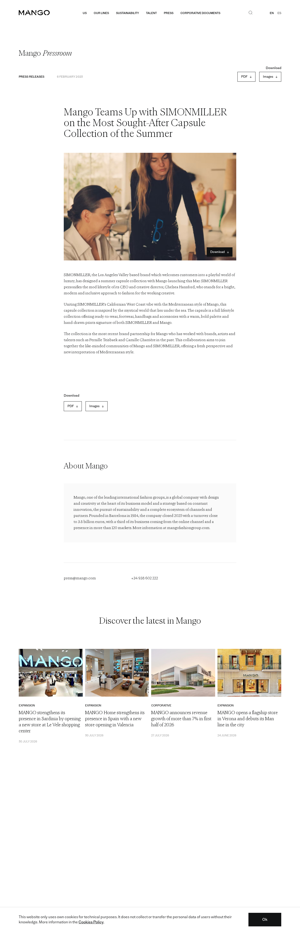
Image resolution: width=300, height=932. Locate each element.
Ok (264, 919)
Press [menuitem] (168, 13)
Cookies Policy (91, 922)
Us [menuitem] (85, 13)
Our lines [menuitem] (101, 13)
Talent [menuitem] (151, 13)
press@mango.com (80, 578)
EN (272, 13)
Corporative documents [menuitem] (200, 13)
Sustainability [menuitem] (127, 13)
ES (279, 13)
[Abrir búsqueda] (250, 13)
